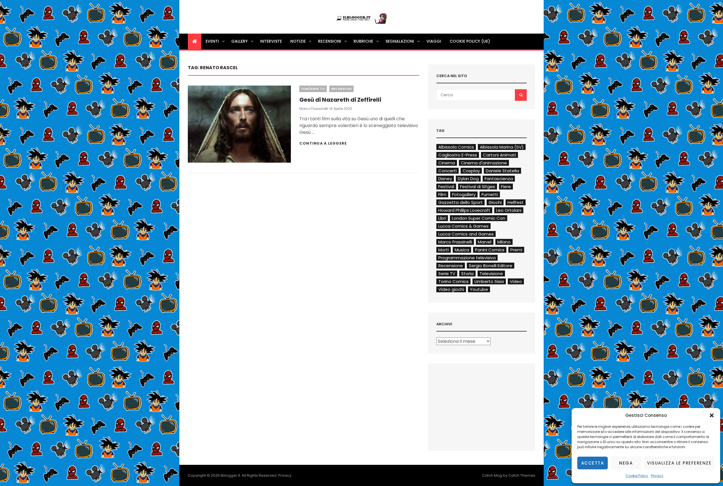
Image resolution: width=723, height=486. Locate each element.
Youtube (479, 289)
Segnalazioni (400, 41)
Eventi (212, 41)
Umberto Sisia (489, 281)
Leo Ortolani (508, 210)
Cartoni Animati (499, 155)
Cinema (446, 163)
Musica (462, 250)
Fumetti (490, 194)
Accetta (592, 463)
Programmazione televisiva (467, 258)
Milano (504, 242)
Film (442, 194)
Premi (516, 250)
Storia (467, 273)
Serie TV (446, 273)
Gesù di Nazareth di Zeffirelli (340, 100)
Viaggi (433, 41)
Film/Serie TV (313, 88)
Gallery (239, 41)
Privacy (657, 475)
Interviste (271, 41)
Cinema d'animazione (484, 163)
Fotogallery (464, 194)
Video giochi (451, 289)
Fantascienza (499, 179)
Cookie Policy (637, 475)
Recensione (450, 266)
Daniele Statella (502, 171)
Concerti (447, 171)
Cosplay (471, 171)
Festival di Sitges (477, 186)
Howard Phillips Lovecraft (464, 210)
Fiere (506, 186)
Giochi (495, 202)
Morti (443, 250)
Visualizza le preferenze (679, 463)
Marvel (484, 242)
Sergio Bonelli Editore (490, 266)
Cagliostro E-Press (457, 155)
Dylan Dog (468, 179)
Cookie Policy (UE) (470, 41)
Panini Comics (489, 250)
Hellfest (516, 202)
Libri (442, 218)
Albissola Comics (456, 147)
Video (516, 281)
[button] (712, 415)
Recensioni (329, 41)
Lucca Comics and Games (466, 234)
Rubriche (363, 41)
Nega (626, 463)
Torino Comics (453, 281)
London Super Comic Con (478, 218)
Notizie (298, 41)
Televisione (491, 273)
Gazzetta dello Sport (460, 202)
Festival (446, 186)
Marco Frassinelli (313, 108)
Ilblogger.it (230, 475)
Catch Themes (521, 475)
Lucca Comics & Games (463, 226)
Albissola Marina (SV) (502, 147)
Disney (445, 179)
